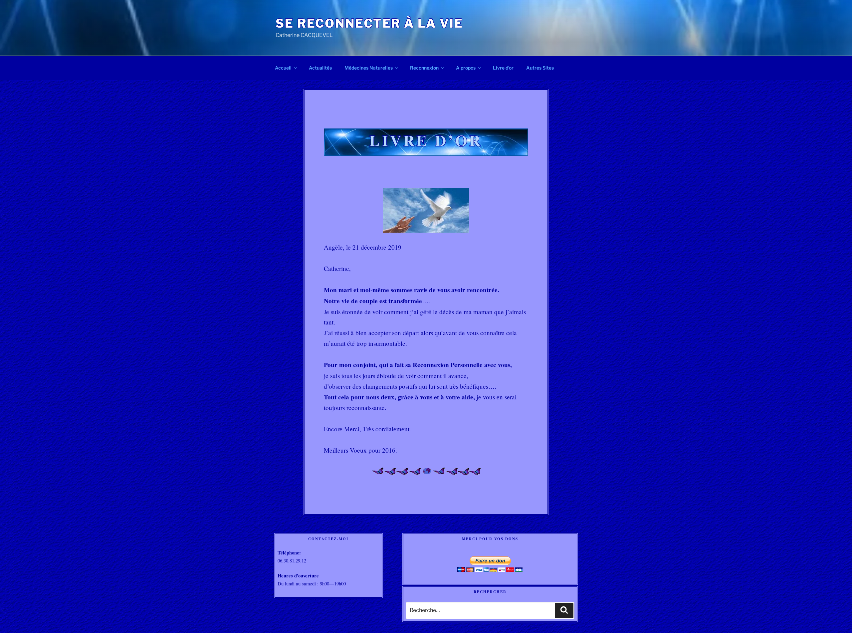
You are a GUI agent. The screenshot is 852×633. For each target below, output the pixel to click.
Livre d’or (503, 68)
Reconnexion (424, 68)
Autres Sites (540, 68)
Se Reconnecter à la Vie (369, 23)
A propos (466, 68)
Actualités (320, 68)
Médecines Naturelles (368, 68)
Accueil (283, 68)
